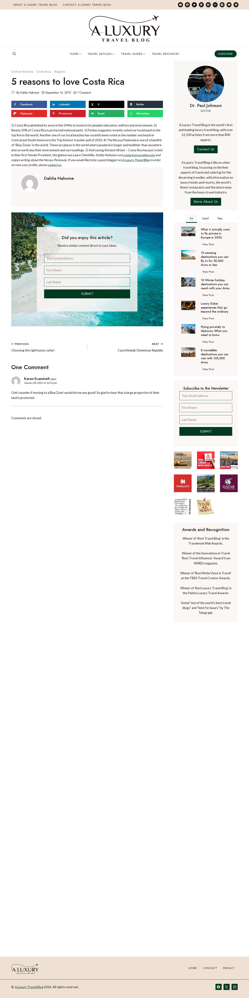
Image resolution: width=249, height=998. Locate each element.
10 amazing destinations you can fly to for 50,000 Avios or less (214, 259)
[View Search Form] (14, 54)
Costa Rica (43, 72)
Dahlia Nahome (29, 93)
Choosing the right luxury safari (33, 347)
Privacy (229, 968)
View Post (209, 245)
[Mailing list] (180, 4)
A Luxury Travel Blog (136, 160)
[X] (226, 987)
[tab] (191, 219)
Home (193, 968)
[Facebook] (187, 4)
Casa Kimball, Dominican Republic (140, 347)
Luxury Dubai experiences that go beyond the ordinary (214, 308)
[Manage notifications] (239, 988)
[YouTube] (229, 4)
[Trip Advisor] (215, 4)
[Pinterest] (208, 4)
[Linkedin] (201, 4)
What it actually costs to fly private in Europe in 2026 (215, 234)
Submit (87, 293)
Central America (22, 72)
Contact (210, 968)
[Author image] (13, 92)
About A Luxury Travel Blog (35, 5)
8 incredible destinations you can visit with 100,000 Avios (214, 356)
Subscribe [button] (225, 54)
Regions (59, 72)
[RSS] (236, 4)
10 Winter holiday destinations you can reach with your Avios (215, 284)
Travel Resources (165, 54)
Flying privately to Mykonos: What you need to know (214, 331)
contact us (54, 165)
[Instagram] (222, 4)
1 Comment (84, 93)
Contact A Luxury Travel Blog (87, 5)
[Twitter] (194, 4)
